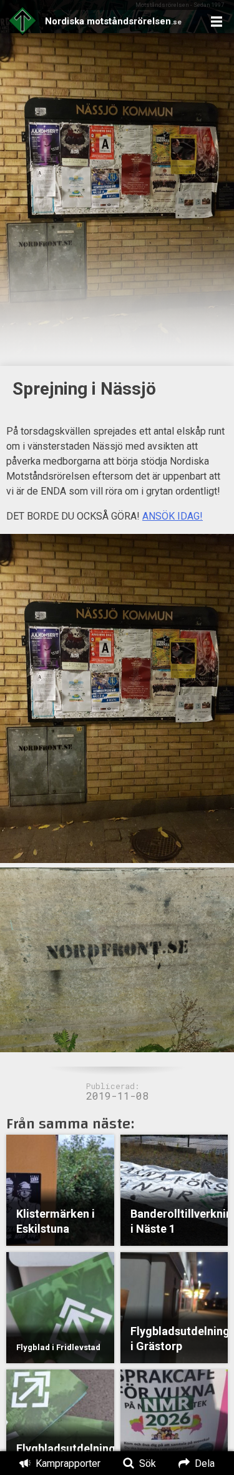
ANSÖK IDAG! (172, 516)
